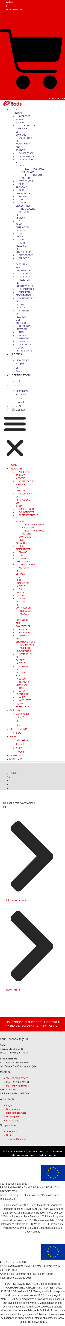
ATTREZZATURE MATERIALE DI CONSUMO (25, 130)
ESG (18, 732)
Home (13, 464)
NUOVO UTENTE (14, 9)
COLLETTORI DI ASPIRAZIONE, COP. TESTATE (24, 144)
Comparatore (57, 98)
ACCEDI (10, 2)
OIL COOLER (20, 235)
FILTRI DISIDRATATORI (23, 192)
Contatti (15, 755)
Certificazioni (21, 375)
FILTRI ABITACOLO (21, 186)
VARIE (22, 341)
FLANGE (23, 196)
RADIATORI (24, 277)
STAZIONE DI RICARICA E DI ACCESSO (22, 317)
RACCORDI (24, 274)
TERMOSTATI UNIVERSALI (24, 327)
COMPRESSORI (26, 153)
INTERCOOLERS (27, 209)
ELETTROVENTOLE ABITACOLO (33, 170)
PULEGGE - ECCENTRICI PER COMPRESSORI (23, 264)
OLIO (21, 240)
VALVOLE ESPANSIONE (22, 337)
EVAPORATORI (26, 181)
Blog (15, 385)
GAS (21, 200)
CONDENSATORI (27, 156)
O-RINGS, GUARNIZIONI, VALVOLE (23, 226)
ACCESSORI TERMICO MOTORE (23, 119)
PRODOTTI (18, 113)
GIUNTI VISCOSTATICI (23, 204)
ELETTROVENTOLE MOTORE (33, 176)
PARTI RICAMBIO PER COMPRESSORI (23, 247)
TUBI (21, 332)
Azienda (17, 354)
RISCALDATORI (26, 289)
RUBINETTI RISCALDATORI (23, 294)
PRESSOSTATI (26, 255)
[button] (15, 436)
